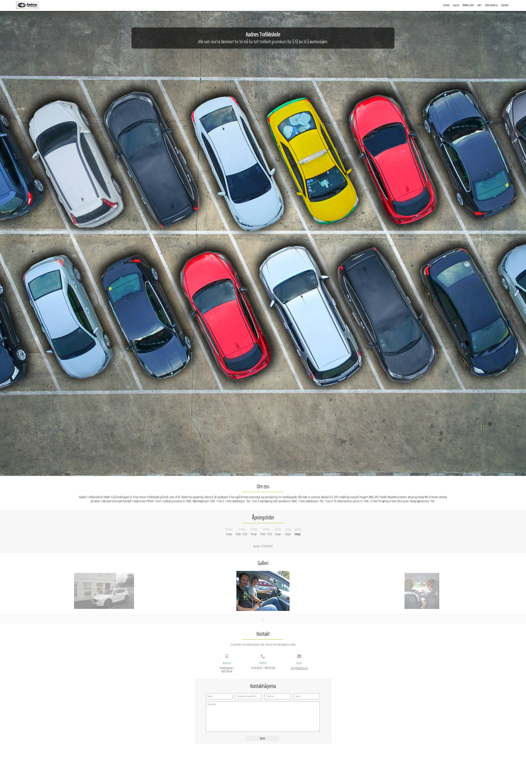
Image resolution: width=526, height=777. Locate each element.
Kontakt (505, 5)
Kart (479, 5)
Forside (446, 5)
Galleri (456, 5)
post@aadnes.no (299, 668)
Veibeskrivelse (491, 5)
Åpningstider (468, 5)
